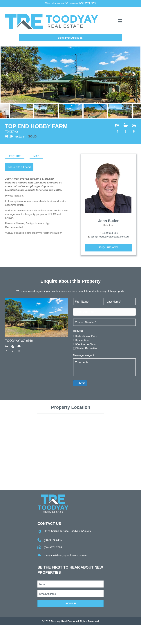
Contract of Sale (85, 344)
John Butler (108, 221)
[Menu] (120, 21)
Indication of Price (86, 336)
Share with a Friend (19, 166)
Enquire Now (108, 247)
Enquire (15, 156)
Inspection (82, 340)
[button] (70, 37)
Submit (80, 383)
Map (36, 156)
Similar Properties (86, 348)
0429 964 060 (110, 232)
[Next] (133, 74)
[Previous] (7, 74)
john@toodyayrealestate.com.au (110, 236)
